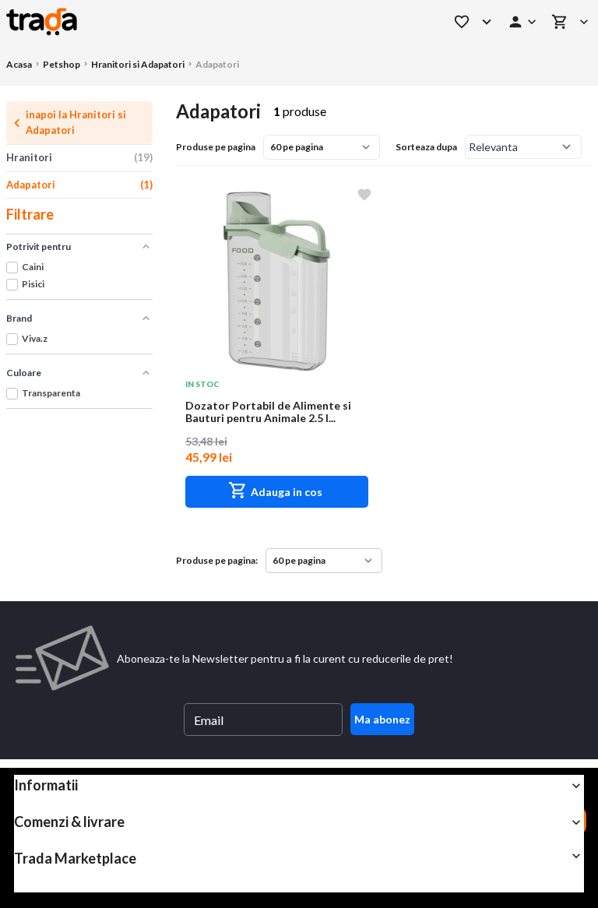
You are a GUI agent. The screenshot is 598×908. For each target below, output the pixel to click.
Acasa (19, 64)
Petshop (61, 64)
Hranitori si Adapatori (138, 64)
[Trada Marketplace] (209, 22)
